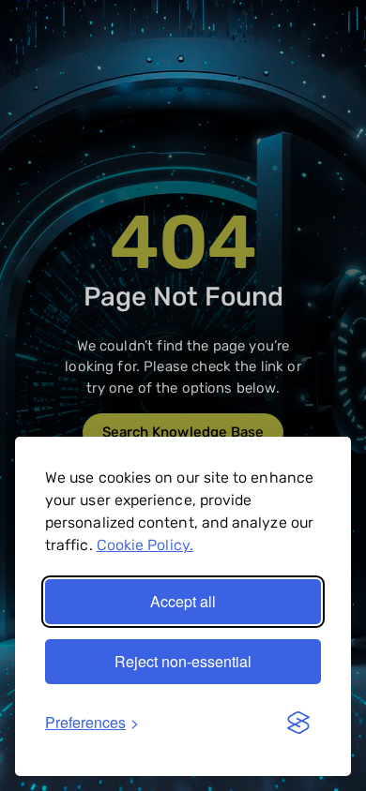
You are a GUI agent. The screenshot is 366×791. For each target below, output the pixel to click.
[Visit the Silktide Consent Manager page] (298, 722)
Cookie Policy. (145, 545)
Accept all (183, 601)
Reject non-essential (183, 661)
